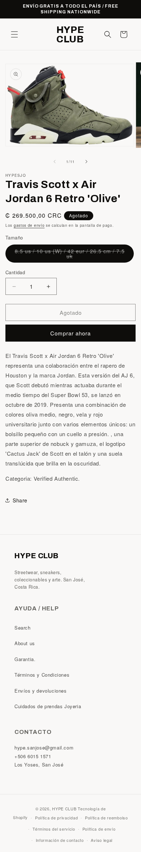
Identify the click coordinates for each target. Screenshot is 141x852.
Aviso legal (101, 840)
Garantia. (24, 659)
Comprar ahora (70, 333)
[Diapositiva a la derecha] (86, 162)
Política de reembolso (106, 817)
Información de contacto (60, 840)
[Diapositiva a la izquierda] (55, 162)
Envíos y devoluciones (40, 690)
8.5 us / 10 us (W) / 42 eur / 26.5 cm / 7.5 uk (70, 255)
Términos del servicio (54, 829)
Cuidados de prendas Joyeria (47, 706)
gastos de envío (29, 225)
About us (24, 643)
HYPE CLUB (64, 808)
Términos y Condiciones (41, 674)
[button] (14, 34)
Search (22, 627)
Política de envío (99, 829)
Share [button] (20, 500)
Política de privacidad (56, 817)
